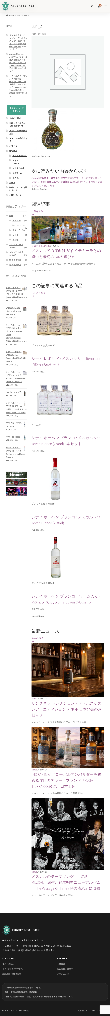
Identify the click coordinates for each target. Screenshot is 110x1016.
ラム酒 (15, 239)
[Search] (92, 6)
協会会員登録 (15, 260)
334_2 (19, 15)
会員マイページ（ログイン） (17, 109)
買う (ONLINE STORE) (12, 969)
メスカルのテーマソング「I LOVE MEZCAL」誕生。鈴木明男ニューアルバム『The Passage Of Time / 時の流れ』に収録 (66, 882)
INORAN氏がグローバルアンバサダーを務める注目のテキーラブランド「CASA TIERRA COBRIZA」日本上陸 (66, 780)
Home (11, 15)
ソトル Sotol (18, 168)
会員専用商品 (15, 264)
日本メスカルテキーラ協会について (18, 124)
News (34, 698)
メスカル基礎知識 (41, 245)
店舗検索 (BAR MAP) (11, 974)
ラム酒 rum (17, 173)
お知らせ (13, 146)
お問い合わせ (15, 195)
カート (12, 182)
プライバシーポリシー (99, 1010)
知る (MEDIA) (8, 964)
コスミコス (21, 225)
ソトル (15, 235)
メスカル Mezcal (19, 155)
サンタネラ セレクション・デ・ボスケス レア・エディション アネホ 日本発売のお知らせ (67, 709)
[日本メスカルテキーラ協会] (24, 930)
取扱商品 (13, 151)
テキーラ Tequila (16, 162)
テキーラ (16, 230)
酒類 (11, 215)
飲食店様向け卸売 (65, 969)
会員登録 (61, 964)
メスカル (16, 220)
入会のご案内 (15, 118)
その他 (15, 178)
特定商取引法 (83, 1010)
